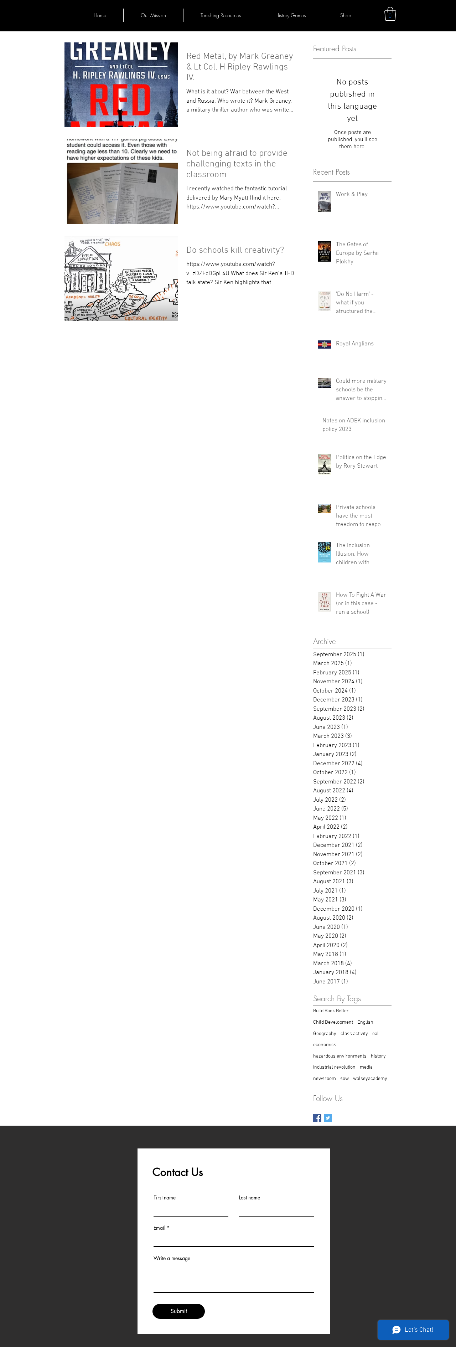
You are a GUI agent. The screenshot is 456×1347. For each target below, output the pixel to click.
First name (165, 1197)
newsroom (324, 1079)
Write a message (172, 1258)
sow (344, 1079)
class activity (354, 1034)
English (365, 1022)
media (366, 1067)
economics (324, 1045)
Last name (249, 1197)
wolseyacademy (370, 1079)
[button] (390, 14)
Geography (324, 1034)
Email (159, 1227)
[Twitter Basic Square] (328, 1118)
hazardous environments (340, 1056)
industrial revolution (334, 1067)
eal (375, 1034)
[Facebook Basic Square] (317, 1118)
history (378, 1056)
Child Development (333, 1022)
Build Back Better (331, 1011)
